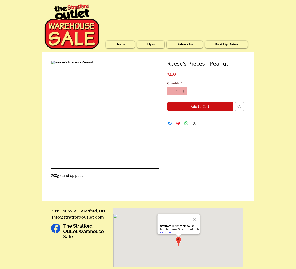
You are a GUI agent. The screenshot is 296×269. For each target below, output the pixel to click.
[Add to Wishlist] (239, 106)
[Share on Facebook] (169, 123)
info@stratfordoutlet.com (78, 217)
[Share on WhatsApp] (186, 123)
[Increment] (183, 91)
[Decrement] (170, 91)
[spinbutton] (177, 91)
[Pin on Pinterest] (178, 123)
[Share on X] (194, 123)
